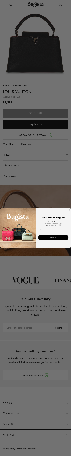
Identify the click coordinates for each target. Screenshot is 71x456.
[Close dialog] (69, 210)
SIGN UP (53, 237)
